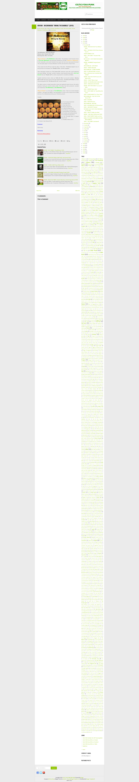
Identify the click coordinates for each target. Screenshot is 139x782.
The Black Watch (99, 572)
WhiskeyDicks (95, 722)
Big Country (95, 204)
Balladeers (87, 186)
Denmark (97, 283)
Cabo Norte (84, 229)
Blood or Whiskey (94, 215)
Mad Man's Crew (93, 417)
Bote (94, 220)
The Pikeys (98, 652)
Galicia (86, 331)
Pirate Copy (96, 478)
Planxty (101, 481)
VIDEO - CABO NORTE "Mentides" (91, 107)
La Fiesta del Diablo (85, 395)
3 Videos (87, 162)
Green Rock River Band (86, 342)
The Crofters (98, 590)
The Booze (100, 575)
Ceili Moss (84, 242)
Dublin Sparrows (96, 296)
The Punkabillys (94, 657)
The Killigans (89, 630)
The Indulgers (99, 625)
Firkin (94, 317)
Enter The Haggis (91, 304)
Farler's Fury (92, 309)
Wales (86, 717)
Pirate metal (101, 478)
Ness (101, 446)
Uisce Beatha (99, 708)
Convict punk (95, 269)
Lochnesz (101, 409)
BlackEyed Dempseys (85, 212)
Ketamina (83, 385)
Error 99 (98, 304)
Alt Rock (100, 170)
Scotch (100, 518)
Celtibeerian (83, 244)
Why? (89, 724)
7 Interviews (97, 164)
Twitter (51, 141)
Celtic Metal (95, 248)
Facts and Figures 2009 (96, 305)
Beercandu (89, 197)
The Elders (92, 607)
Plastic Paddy (83, 483)
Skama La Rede (85, 534)
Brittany (92, 224)
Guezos (83, 345)
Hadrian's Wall (84, 347)
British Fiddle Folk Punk (98, 223)
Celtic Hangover (90, 247)
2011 (84, 149)
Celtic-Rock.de (89, 256)
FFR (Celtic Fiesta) (95, 310)
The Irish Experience (85, 626)
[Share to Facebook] (45, 144)
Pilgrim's (98, 475)
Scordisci (95, 518)
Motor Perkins (83, 438)
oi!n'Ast (91, 459)
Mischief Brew (83, 433)
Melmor (93, 427)
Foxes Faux (83, 328)
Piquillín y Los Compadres (87, 478)
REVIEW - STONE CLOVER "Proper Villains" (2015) (54, 165)
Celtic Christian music (99, 244)
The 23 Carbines (84, 562)
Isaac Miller (97, 369)
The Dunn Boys (89, 606)
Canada (61, 28)
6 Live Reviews (90, 164)
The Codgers (90, 586)
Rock (99, 503)
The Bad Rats (93, 564)
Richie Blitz (83, 502)
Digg (69, 141)
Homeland (100, 356)
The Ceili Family (95, 580)
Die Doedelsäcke (85, 286)
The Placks (88, 653)
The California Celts (98, 578)
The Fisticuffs (101, 612)
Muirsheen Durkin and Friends (92, 439)
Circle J (100, 261)
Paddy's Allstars (84, 468)
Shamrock (93, 524)
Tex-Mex (92, 561)
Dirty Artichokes (92, 286)
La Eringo (101, 393)
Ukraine (82, 709)
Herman (82, 355)
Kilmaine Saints (85, 387)
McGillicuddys (85, 425)
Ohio (86, 459)
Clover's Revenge (94, 264)
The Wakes (91, 690)
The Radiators (85, 658)
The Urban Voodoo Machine (93, 687)
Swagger (95, 553)
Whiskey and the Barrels (85, 721)
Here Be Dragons (98, 353)
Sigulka (98, 529)
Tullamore (100, 706)
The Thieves (89, 682)
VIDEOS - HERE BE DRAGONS (90, 67)
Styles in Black (84, 553)
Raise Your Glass (99, 494)
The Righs (85, 661)
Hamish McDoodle (88, 348)
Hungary (83, 360)
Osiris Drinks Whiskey (95, 460)
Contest (86, 269)
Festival (89, 310)
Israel (101, 369)
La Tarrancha (89, 396)
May (85, 134)
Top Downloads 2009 (98, 700)
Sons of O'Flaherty (97, 538)
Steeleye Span (96, 546)
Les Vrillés (84, 406)
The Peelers (83, 652)
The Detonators (89, 598)
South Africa (83, 540)
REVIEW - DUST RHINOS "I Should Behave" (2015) (54, 150)
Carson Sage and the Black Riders (97, 239)
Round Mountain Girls (99, 508)
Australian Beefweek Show (98, 181)
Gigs (88, 336)
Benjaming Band (91, 200)
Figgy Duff (84, 313)
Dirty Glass (85, 288)
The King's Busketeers (97, 630)
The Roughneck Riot (92, 663)
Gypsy (92, 345)
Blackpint (92, 212)
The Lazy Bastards (84, 633)
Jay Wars (100, 372)
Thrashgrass (97, 695)
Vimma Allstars (99, 714)
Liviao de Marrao (84, 409)
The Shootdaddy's (98, 669)
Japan (91, 372)
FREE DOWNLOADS (52, 20)
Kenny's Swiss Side (94, 384)
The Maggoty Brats (96, 637)
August (85, 128)
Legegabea (91, 400)
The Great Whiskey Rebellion (90, 620)
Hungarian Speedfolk (98, 358)
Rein (101, 499)
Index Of (100, 363)
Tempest (87, 559)
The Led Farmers (92, 633)
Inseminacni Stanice (99, 364)
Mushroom (101, 441)
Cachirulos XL (90, 229)
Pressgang (94, 486)
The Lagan (88, 631)
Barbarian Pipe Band (95, 189)
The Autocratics (98, 562)
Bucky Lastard (90, 226)
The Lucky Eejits (84, 636)
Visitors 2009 (99, 716)
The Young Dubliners (90, 695)
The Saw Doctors (99, 666)
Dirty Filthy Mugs (100, 286)
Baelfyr (89, 183)
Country (92, 272)
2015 (84, 43)
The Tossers (84, 685)
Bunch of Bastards (85, 228)
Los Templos (88, 414)
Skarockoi (90, 534)
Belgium (93, 199)
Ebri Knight (88, 299)
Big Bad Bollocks (89, 204)
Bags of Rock (92, 184)
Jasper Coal (96, 372)
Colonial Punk (88, 265)
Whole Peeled (83, 724)
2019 (84, 35)
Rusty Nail (83, 513)
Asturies (99, 178)
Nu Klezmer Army (99, 454)
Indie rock (83, 364)
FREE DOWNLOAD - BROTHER (90, 103)
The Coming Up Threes (91, 588)
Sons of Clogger (90, 538)
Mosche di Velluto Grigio (97, 436)
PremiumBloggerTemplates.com (73, 779)
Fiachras (100, 310)
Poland (102, 483)
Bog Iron (84, 218)
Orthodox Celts (87, 460)
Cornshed (100, 270)
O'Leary (87, 457)
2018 (84, 37)
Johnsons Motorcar (84, 377)
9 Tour (89, 165)
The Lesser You (84, 634)
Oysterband (92, 462)
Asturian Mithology (94, 178)
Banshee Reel (92, 188)
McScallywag (96, 425)
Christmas (86, 261)
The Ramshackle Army (94, 658)
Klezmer (100, 388)
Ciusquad (83, 262)
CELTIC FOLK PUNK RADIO (80, 20)
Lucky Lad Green (100, 416)
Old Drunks (96, 459)
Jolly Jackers (96, 377)
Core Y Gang (87, 270)
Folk (82, 321)
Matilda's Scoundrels (98, 422)
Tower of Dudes (97, 701)
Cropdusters (83, 277)
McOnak (90, 425)
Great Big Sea (89, 339)
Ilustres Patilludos (90, 361)
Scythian (93, 519)
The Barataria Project (96, 566)
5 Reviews (52, 28)
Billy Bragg (86, 205)
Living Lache (91, 409)
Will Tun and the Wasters (90, 725)
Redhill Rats (90, 499)
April (85, 136)
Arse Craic (100, 176)
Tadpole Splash (91, 556)
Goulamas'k (83, 339)
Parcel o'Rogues (92, 471)
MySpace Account (99, 443)
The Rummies (85, 666)
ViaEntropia (89, 714)
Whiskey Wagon (89, 722)
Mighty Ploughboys (91, 431)
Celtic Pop (85, 250)
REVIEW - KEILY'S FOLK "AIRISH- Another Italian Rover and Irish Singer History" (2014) (61, 179)
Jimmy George (87, 376)
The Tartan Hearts (89, 681)
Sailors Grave (94, 513)
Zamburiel (92, 730)
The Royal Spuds (88, 665)
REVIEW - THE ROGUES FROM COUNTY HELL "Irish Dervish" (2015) (57, 157)
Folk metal (86, 321)
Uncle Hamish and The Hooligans (92, 711)
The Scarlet (92, 668)
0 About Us (83, 159)
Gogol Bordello (88, 337)
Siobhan (86, 530)
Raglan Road (101, 492)
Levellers (93, 406)
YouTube (44, 773)
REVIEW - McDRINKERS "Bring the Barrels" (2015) (56, 25)
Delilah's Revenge (84, 283)
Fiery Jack (101, 312)
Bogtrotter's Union (99, 218)
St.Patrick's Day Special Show (87, 545)
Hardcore (100, 350)
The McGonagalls (97, 639)
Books (82, 220)
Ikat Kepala (96, 360)
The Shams (98, 668)
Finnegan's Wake (91, 315)
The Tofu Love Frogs (85, 684)
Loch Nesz (96, 409)
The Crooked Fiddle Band (95, 591)
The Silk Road (84, 671)
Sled (91, 535)
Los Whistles (94, 414)
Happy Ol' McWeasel (87, 350)
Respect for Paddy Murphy (91, 500)
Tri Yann (92, 705)
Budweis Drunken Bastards (98, 226)
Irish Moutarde (84, 368)
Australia (89, 181)
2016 (84, 41)
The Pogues (93, 653)
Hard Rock (95, 350)
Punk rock (85, 491)
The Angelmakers (91, 562)
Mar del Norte (95, 420)
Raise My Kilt (92, 494)
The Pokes (98, 653)
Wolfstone (101, 727)
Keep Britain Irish (90, 382)
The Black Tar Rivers (92, 572)
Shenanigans (94, 527)
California (96, 231)
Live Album (100, 408)
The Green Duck (99, 620)
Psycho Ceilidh (91, 487)
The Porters (87, 655)
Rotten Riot (92, 508)
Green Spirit (95, 342)
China (99, 259)
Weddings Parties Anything (98, 717)
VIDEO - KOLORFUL (88, 99)
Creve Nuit (90, 275)
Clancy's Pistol (95, 262)
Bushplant (97, 228)
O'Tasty (91, 457)
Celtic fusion (83, 247)
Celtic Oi (101, 248)
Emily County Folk (89, 302)
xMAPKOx (95, 729)
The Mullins (97, 645)
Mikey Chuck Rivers (99, 431)
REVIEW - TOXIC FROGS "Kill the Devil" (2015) (93, 114)
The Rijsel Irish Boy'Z (92, 661)
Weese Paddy (84, 719)
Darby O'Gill (88, 280)
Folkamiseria (95, 324)
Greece (101, 339)
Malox (89, 419)
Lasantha (64, 779)
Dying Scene (90, 297)
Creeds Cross (97, 273)
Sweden (99, 553)
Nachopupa (87, 444)
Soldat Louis (98, 537)
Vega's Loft (83, 714)
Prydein (86, 487)
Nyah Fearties (84, 455)
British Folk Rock (86, 224)
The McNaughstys (89, 641)
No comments (53, 30)
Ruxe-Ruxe (88, 513)
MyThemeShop (51, 779)
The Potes (92, 655)
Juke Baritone (87, 379)
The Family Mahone (88, 609)
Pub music (97, 487)
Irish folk (100, 366)
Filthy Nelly (88, 313)
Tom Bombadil (99, 698)
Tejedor (82, 559)
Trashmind (100, 703)
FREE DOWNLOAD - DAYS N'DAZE (91, 65)
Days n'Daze (83, 281)
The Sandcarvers (92, 666)
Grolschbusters (100, 344)
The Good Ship (95, 618)
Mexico (93, 428)
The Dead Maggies (85, 596)
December (86, 45)
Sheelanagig (89, 527)
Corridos (82, 272)
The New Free (98, 647)
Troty (96, 706)
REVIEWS (71, 20)
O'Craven (90, 455)
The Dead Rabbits (94, 596)
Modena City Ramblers (91, 433)
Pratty (83, 486)
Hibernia (86, 355)
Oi (88, 459)
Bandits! (101, 186)
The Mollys (99, 642)
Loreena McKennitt (89, 412)
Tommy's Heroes (84, 700)
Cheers (87, 259)
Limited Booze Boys (93, 408)
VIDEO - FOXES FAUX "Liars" (89, 101)
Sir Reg (90, 531)
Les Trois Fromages (99, 404)
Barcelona (101, 189)
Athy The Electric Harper (85, 180)
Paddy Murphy (96, 465)
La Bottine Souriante (99, 392)
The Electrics (98, 607)
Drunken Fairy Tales (95, 293)
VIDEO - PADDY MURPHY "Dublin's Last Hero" (93, 116)
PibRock (93, 475)
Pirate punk (90, 479)
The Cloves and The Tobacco (94, 585)
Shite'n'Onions (84, 529)
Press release (88, 486)
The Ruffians (94, 665)
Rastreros (93, 495)
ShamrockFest (83, 526)
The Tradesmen (98, 685)
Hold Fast (95, 356)
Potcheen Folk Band (99, 484)
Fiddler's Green (89, 312)
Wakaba (82, 717)
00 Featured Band (92, 159)
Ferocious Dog (83, 310)
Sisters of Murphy (97, 530)
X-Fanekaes (90, 729)
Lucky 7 (95, 416)
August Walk (93, 180)
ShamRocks (89, 526)
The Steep (90, 674)
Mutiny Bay (87, 443)
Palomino (100, 470)
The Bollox (95, 575)
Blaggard (91, 213)
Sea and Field (99, 519)
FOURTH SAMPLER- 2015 (89, 53)
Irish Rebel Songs (92, 368)
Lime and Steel (86, 408)
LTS (92, 416)
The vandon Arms (87, 689)
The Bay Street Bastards (93, 569)
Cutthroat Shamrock (95, 277)
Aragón (90, 175)
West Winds (100, 719)
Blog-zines (88, 215)
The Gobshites (88, 618)
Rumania (95, 511)
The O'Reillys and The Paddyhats (92, 649)
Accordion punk (95, 167)
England (83, 304)
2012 (84, 147)
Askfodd (82, 178)
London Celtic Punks (95, 411)
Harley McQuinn (84, 352)
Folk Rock (83, 323)
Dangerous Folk (95, 278)
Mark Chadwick (85, 422)
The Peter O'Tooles (91, 652)
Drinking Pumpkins (86, 291)
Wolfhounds (96, 727)
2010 (84, 151)
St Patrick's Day (91, 543)
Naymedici (93, 446)
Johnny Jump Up (99, 376)
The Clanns (98, 583)
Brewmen (83, 221)
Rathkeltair (98, 495)
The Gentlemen (89, 617)
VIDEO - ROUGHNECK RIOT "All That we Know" (93, 105)
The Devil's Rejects (96, 598)
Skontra (82, 535)
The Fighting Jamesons (85, 612)
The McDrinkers (45, 30)
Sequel (82, 523)
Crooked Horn (99, 275)
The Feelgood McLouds (85, 610)
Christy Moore (91, 261)
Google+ (57, 141)
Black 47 (97, 207)
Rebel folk (99, 497)
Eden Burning (95, 299)
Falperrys (83, 309)
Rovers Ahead (84, 510)
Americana (87, 173)
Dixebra (97, 288)
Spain (95, 540)
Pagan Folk (95, 470)
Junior (97, 379)
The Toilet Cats (93, 684)
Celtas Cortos (99, 242)
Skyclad (87, 535)
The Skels (90, 671)
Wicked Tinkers (94, 724)
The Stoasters (95, 674)
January (85, 141)
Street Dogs (94, 550)
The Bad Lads (87, 564)
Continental (90, 269)
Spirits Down (83, 543)
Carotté (88, 239)
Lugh (83, 417)
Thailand (100, 561)
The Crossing (89, 593)
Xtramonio (100, 729)
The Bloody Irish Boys (93, 574)
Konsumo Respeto (98, 390)
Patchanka (94, 473)
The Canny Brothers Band (85, 580)
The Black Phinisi (97, 570)
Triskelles (91, 706)
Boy (97, 220)
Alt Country (95, 170)
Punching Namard (90, 489)
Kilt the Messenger (98, 387)
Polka (83, 484)
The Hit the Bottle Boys (86, 623)
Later (96, 398)
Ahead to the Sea (88, 168)
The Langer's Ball (94, 631)
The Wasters (98, 690)
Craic (102, 272)
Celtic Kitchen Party (89, 248)
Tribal (96, 705)
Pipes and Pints (100, 476)
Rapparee (83, 495)
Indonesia (88, 364)
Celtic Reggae (95, 252)
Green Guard (100, 340)
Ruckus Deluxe (97, 510)
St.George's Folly (99, 543)
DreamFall (91, 289)
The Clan (93, 583)
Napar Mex (93, 444)
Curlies (88, 277)
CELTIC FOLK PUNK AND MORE (69, 777)
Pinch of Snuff (87, 476)
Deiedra (99, 281)
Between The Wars (89, 202)
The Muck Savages (97, 644)
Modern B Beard (100, 433)
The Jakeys (87, 628)
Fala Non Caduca (99, 307)
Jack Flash (87, 371)
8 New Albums (57, 28)
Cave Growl (98, 240)
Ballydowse (97, 186)
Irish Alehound (89, 366)
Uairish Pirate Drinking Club (90, 708)
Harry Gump (95, 352)
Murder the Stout (87, 441)
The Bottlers (93, 577)
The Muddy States (89, 645)
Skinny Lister (99, 534)
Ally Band (90, 170)
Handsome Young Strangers (98, 348)
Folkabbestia (99, 323)
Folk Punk (98, 321)
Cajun (101, 229)
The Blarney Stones (84, 574)
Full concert (91, 329)
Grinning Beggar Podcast (92, 344)
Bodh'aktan (101, 216)
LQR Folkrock (87, 416)
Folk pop (92, 321)
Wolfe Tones (90, 727)
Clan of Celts (89, 262)
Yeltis (82, 730)
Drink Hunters (100, 289)
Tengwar (100, 559)
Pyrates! (95, 491)
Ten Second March (94, 559)
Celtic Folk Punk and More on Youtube (90, 740)
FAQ (87, 309)
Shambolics (87, 524)
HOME (38, 20)
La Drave (97, 393)
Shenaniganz (100, 527)
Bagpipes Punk (96, 183)
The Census (89, 582)
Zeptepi (100, 730)
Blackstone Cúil (99, 212)
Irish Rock (98, 368)
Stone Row (100, 548)
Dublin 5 (83, 296)
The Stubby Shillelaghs (96, 676)
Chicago (91, 259)
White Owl (100, 722)
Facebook (46, 141)
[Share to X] (43, 144)
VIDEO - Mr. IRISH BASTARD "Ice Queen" (92, 71)
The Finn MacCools (94, 612)
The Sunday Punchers (96, 677)
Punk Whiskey (90, 491)
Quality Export (100, 491)
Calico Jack (83, 231)
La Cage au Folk (85, 393)
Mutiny (83, 443)
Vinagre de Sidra (84, 716)
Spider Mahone (92, 542)
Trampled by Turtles (88, 703)
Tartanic (93, 558)
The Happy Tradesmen (94, 622)
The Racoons (100, 657)
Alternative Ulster (84, 172)
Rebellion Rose (84, 499)
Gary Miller (98, 332)
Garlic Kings (84, 332)
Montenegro (98, 435)
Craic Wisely (91, 273)
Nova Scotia (86, 454)
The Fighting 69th (99, 610)
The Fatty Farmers (97, 609)
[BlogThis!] (42, 144)
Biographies (101, 205)
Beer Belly (98, 196)
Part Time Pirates (99, 471)
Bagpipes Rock (84, 185)
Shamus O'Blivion (96, 526)
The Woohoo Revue (90, 693)
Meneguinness (87, 428)
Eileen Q (99, 299)
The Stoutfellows (88, 676)
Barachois (97, 188)
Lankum (92, 398)
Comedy (100, 265)
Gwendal (88, 345)
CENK (101, 256)
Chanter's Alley (84, 257)
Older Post (77, 190)
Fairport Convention (91, 307)
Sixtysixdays (97, 532)
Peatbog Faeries (100, 473)
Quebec (69, 28)
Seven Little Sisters (93, 523)
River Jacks (92, 502)
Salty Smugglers (92, 516)
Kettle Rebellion (89, 385)
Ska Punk (101, 532)
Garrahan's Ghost (91, 332)
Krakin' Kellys (92, 392)
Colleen (82, 265)
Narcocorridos (99, 444)
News (87, 449)
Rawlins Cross (85, 497)
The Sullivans (88, 677)
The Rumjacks (100, 665)
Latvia (100, 398)
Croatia (94, 275)
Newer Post (39, 190)
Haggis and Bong (95, 347)
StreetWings (89, 551)
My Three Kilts (92, 443)
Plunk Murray (93, 483)
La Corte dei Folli (92, 393)
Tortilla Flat (83, 701)
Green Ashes (89, 340)
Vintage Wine (92, 716)
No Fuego (93, 451)
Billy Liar (90, 205)
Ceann (102, 240)
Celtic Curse (85, 245)
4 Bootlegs (97, 162)
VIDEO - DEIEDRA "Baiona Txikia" (90, 89)
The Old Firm (87, 650)
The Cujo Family (97, 593)
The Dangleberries (91, 594)
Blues (84, 216)
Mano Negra (99, 419)
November (86, 123)
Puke (85, 489)
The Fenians (93, 610)
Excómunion (88, 305)
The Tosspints (91, 685)
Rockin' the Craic (88, 505)
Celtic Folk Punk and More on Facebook (90, 742)
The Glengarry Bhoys (96, 617)
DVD (86, 297)
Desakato (95, 285)
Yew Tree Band (86, 730)
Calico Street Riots (89, 231)
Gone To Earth (94, 337)
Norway (95, 452)
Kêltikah (83, 384)
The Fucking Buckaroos (96, 615)
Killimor (101, 385)
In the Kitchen (91, 363)
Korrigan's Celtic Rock (85, 392)
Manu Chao (89, 420)
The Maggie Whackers (85, 637)
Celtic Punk (66, 28)
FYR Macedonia (99, 329)
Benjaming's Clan (98, 200)
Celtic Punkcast (89, 252)
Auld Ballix (98, 180)
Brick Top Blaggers (89, 221)
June (85, 132)
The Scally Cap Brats (85, 668)
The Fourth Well (91, 614)
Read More (68, 153)
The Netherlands (90, 647)
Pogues (98, 483)
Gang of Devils (100, 331)
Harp (90, 352)
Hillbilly (83, 356)
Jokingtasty (91, 377)
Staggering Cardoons (98, 545)
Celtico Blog (96, 256)
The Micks (86, 642)
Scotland (83, 519)
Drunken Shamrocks (98, 294)
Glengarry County (95, 336)
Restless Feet (99, 500)
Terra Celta (88, 561)
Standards (90, 546)
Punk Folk (101, 489)
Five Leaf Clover (88, 318)
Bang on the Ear (85, 188)
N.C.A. (82, 444)
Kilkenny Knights (96, 385)
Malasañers (83, 419)
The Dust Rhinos (97, 606)
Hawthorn (100, 352)
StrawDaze (88, 550)
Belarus (86, 199)
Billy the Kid (95, 205)
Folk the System (92, 323)
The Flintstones (85, 614)
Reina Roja (83, 500)
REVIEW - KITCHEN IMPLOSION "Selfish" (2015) (93, 82)
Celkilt (93, 242)
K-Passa (86, 380)
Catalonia (92, 240)
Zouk (82, 732)
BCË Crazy (95, 194)
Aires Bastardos (95, 168)
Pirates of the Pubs (98, 479)
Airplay (100, 169)
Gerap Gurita (87, 334)
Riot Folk (88, 502)
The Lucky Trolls (99, 636)
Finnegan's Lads (84, 315)
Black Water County (97, 210)
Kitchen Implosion (93, 388)
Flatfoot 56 (86, 320)
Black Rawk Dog (94, 208)
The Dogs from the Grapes (92, 599)
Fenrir (101, 309)
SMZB (93, 537)
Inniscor (93, 364)
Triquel (87, 706)
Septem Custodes (99, 521)
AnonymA (98, 173)
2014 (84, 143)
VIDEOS (59, 20)
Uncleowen (101, 711)
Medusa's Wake (87, 427)
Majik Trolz (100, 417)
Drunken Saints (90, 294)
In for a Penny (98, 361)
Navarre (82, 446)
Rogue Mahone (97, 507)
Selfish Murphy (92, 521)
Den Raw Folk (91, 283)
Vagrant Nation (94, 713)
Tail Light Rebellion (98, 556)
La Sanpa (84, 396)
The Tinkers (101, 682)
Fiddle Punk (83, 312)
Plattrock (88, 483)
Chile (95, 259)
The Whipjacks (94, 692)
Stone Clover (93, 548)
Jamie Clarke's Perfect (85, 372)
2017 (84, 39)
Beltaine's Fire (83, 200)
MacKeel (87, 417)
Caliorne (100, 231)
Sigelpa (93, 529)
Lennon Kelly (97, 400)
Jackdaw (92, 371)
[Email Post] (39, 144)
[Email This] (41, 144)
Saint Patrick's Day (88, 515)
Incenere (96, 363)
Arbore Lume (95, 175)
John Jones (93, 376)
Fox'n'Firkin (99, 326)
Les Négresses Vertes (97, 403)
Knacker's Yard (83, 390)
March (85, 138)
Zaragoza (96, 730)
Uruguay (83, 713)
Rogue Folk (91, 507)
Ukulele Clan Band (89, 709)
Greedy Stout (83, 340)
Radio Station (94, 492)
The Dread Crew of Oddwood (93, 601)
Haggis (89, 347)
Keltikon (87, 384)
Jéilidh (95, 374)
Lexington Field (100, 406)
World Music (84, 729)
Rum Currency (89, 511)
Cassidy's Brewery (85, 240)
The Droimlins (91, 602)
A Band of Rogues (97, 165)
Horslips (91, 358)
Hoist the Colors (89, 356)
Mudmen (83, 439)
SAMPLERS (43, 20)
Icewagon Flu (90, 360)
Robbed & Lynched (87, 503)
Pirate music (84, 479)
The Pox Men (98, 655)
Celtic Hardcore (97, 247)
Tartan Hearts (87, 558)
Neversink (91, 447)
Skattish (95, 534)
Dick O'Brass (101, 285)
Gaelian (82, 331)
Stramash (83, 550)
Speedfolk (86, 542)
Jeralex (98, 374)
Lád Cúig (94, 396)
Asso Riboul (87, 178)
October (86, 125)
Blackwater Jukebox (84, 213)
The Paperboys (94, 650)
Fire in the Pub (97, 315)
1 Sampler (90, 160)
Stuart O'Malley (99, 551)
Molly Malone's (85, 435)
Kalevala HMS (91, 380)
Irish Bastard (95, 366)
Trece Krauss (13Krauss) (85, 705)
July (85, 130)
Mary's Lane (91, 422)
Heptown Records (84, 353)
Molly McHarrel (92, 435)
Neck (97, 446)
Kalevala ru (97, 380)
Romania (87, 508)
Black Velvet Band (88, 210)
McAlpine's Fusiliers (91, 423)
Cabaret (101, 228)
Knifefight (89, 390)
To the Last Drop (92, 698)
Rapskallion (88, 495)
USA (87, 713)
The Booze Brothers (85, 577)
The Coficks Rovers (97, 586)
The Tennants (83, 682)
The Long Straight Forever (97, 634)
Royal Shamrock (91, 510)
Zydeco (89, 732)
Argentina (94, 176)
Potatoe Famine (92, 484)
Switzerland (83, 555)
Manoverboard (84, 420)
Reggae (94, 499)
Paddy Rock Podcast (92, 467)
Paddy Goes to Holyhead (94, 463)
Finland (93, 313)
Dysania (94, 297)
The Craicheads (84, 590)
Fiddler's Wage (96, 312)
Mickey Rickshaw (96, 430)
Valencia (100, 713)
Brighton (96, 221)
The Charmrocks (95, 582)
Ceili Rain (89, 242)
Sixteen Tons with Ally (89, 532)
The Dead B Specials (99, 594)
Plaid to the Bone (95, 481)
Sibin (89, 529)
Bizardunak (92, 207)
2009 (84, 153)
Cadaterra (96, 229)
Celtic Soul (83, 256)
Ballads (91, 186)
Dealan (95, 281)
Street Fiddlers (99, 550)
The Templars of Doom (97, 681)
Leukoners (88, 406)
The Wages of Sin (96, 689)
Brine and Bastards (88, 223)
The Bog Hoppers (88, 575)
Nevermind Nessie (84, 447)
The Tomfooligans (100, 684)
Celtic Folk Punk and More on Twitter (90, 744)
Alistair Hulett (83, 170)
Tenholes (83, 561)
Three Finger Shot (91, 697)
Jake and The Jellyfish (98, 371)
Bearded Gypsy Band (91, 196)
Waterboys (90, 717)
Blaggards (96, 213)
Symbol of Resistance (99, 554)
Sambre (97, 516)
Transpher (95, 703)
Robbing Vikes (94, 503)
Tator (97, 558)
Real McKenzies (92, 497)
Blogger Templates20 (90, 779)
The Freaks (88, 615)
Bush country (92, 228)
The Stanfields (84, 674)
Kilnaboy (91, 387)
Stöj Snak (87, 548)
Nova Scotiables (92, 454)
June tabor (93, 379)
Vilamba (93, 714)
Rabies (89, 492)
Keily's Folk (95, 382)
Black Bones (88, 208)
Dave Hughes (99, 280)
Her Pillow (91, 353)
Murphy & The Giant (95, 441)
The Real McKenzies (99, 660)
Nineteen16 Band (88, 451)
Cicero (96, 261)
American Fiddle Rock (93, 172)
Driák (95, 289)
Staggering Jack (84, 546)
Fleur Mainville (92, 320)
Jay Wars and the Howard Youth (87, 374)
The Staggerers (99, 673)
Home (58, 190)
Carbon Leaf (83, 239)
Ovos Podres (87, 462)
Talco (82, 558)
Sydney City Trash (91, 554)
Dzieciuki (98, 297)
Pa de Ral (97, 462)
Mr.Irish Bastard (98, 438)
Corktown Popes (94, 270)
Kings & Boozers (84, 388)
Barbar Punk (88, 189)
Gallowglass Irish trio (93, 331)
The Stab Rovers (92, 673)
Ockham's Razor (97, 457)
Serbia (86, 523)
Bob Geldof (95, 216)
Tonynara (90, 700)
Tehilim (100, 558)
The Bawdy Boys (84, 569)
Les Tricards (93, 404)
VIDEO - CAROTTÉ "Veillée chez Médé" (92, 112)
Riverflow (97, 502)
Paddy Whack (100, 467)
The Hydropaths (92, 625)
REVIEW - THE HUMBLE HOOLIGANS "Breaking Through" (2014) (56, 172)
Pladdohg (89, 481)
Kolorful (93, 390)
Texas (96, 561)
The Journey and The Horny (95, 628)
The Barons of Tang (98, 567)
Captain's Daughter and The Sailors (95, 237)
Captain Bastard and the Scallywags (92, 234)
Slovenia (101, 535)
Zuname (85, 732)
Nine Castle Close (94, 449)
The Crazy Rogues (91, 590)
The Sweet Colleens (93, 679)
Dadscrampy (89, 278)
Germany (94, 334)
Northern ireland (88, 452)
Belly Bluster (99, 199)
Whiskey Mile (94, 721)
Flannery (94, 318)
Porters (87, 484)
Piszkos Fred (83, 481)
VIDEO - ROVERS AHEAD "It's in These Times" (93, 94)
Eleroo (93, 301)
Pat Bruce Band (89, 473)
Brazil (100, 220)
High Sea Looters (92, 355)
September (86, 127)
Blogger (92, 29)
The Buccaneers (90, 578)
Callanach (83, 232)
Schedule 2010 (89, 518)
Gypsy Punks (98, 345)
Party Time (83, 473)
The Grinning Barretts (85, 622)
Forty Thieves (93, 326)
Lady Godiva (100, 396)
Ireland (83, 366)
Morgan (91, 436)
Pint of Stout (93, 476)
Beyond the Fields (98, 202)
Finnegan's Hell (99, 313)
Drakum (87, 289)
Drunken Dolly (87, 293)
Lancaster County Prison (85, 398)
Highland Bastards (100, 355)
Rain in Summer (85, 494)
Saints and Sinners (96, 515)
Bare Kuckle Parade (86, 191)
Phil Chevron (89, 475)
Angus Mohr (94, 173)
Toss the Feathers (90, 701)
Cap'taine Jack (96, 232)
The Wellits (88, 692)
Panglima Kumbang (84, 471)
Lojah (84, 411)
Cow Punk (97, 272)
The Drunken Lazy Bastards (94, 604)
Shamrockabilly (99, 524)
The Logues (90, 634)
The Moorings (89, 644)
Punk (96, 489)
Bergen (82, 202)
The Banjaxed (89, 566)
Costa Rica (87, 272)
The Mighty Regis (92, 642)
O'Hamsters (95, 455)
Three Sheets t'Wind (99, 697)
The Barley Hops (91, 567)
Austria (84, 183)
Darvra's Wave (93, 280)
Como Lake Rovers (84, 267)
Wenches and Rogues (93, 719)
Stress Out (94, 551)
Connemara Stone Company (94, 267)
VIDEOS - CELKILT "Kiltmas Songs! (91, 80)
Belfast (90, 199)
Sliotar (94, 535)
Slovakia (97, 535)
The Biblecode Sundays (89, 570)
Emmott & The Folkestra (97, 302)
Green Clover (94, 340)
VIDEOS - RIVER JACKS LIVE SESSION (91, 83)
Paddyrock (97, 468)
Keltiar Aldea (101, 382)
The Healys (101, 622)
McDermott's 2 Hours (99, 423)
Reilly (98, 499)
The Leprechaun (99, 633)
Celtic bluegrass (91, 244)
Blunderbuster (89, 216)
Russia (100, 511)
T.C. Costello (84, 556)
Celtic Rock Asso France (92, 254)
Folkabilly (83, 324)
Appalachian (86, 175)
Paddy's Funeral (91, 468)
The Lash (100, 631)
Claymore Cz (87, 264)
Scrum (88, 519)
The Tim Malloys (95, 682)
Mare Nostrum (100, 420)
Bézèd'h (82, 204)
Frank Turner (94, 328)
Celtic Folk (99, 245)
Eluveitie (97, 301)
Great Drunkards (96, 339)
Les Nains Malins (89, 403)
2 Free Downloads (98, 160)
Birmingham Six (85, 207)
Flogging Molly (98, 320)
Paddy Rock (85, 746)
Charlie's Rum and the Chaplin (93, 257)
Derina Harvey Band (89, 285)
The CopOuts (99, 588)
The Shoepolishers (90, 669)
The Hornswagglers (96, 623)
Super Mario (90, 553)
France (88, 328)
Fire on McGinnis (89, 317)
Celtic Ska (100, 254)
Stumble (63, 141)
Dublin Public (88, 296)
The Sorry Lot (95, 671)
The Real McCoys (89, 660)
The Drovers (98, 602)
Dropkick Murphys (94, 291)
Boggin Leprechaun (90, 218)
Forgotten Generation (85, 326)
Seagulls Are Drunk (84, 521)
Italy (82, 371)
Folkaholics (89, 324)
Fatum (97, 309)
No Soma (97, 451)
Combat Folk (95, 265)
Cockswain (100, 264)
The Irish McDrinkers (94, 626)
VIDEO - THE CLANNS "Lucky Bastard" (91, 121)
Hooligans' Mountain (85, 358)
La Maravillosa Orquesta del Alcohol (96, 395)
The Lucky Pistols (92, 636)
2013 (84, 145)
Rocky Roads (94, 505)
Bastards (100, 192)
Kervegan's (100, 384)
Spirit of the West (99, 542)
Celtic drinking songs (92, 245)
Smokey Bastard (86, 537)
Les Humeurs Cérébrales (95, 401)
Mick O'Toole (89, 430)
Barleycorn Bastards (95, 191)
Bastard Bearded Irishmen (92, 192)
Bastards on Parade (85, 194)
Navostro (87, 446)
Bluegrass (101, 215)
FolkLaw (100, 324)
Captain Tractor (84, 237)
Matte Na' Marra (84, 423)
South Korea (90, 540)
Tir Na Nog (85, 698)
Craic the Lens (85, 273)
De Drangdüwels (90, 281)
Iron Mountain (91, 369)
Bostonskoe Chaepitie (89, 220)
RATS (102, 495)
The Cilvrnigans (87, 583)
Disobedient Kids (92, 288)
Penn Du (83, 475)
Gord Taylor (100, 337)
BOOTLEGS (65, 20)
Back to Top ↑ (69, 780)
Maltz (94, 419)
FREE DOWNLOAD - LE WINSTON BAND (92, 69)
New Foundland (97, 447)
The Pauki (100, 650)
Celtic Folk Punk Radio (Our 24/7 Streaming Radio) (92, 738)
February (86, 140)
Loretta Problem (97, 412)
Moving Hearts (90, 438)
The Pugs (88, 657)
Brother (98, 224)
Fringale (99, 328)
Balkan (97, 184)
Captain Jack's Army (98, 236)
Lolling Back (88, 411)
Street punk (83, 551)
